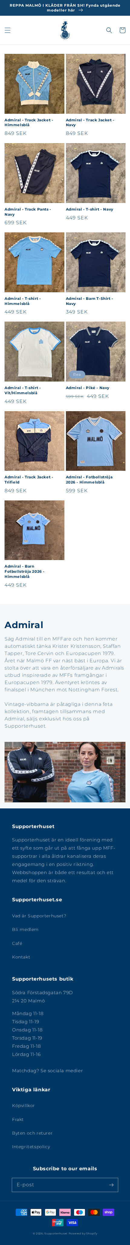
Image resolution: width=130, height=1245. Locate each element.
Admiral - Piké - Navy (88, 387)
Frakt (18, 1119)
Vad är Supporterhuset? (39, 916)
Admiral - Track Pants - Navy (28, 212)
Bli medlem (25, 929)
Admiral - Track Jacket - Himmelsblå (29, 122)
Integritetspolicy (31, 1146)
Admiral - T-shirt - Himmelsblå (23, 301)
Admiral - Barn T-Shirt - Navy (89, 301)
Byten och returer (32, 1133)
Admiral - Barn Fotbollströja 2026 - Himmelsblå (25, 571)
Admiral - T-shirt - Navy (89, 209)
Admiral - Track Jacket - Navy (90, 122)
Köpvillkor (23, 1105)
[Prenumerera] (111, 1184)
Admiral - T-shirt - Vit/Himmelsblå (23, 390)
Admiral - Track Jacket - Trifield (29, 479)
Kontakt (21, 957)
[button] (7, 30)
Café (17, 943)
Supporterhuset (55, 1233)
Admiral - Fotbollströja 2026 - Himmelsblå (89, 479)
